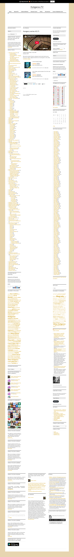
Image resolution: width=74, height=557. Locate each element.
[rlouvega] (14, 419)
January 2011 (56, 259)
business (13, 298)
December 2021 (56, 159)
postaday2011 (17, 341)
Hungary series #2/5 (31, 31)
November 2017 (56, 206)
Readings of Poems (13, 186)
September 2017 (56, 208)
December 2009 (56, 272)
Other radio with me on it (14, 195)
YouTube (14, 363)
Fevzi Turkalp (13, 197)
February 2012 (56, 248)
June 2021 (55, 165)
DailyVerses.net (10, 438)
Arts (13, 297)
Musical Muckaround (13, 165)
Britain (11, 227)
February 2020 (56, 181)
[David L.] (14, 416)
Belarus (11, 226)
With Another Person (12, 268)
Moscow (9, 336)
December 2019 (56, 183)
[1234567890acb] (19, 424)
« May (54, 126)
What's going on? (12, 267)
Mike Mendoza (13, 200)
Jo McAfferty (16, 324)
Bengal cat (16, 297)
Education (10, 304)
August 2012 (56, 243)
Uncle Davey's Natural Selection (14, 253)
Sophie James (10, 354)
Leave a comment (26, 95)
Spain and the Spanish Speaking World (14, 247)
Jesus (15, 321)
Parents (11, 105)
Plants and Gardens (13, 258)
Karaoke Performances (14, 153)
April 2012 (55, 246)
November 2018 (56, 194)
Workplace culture (12, 270)
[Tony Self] (9, 406)
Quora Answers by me (12, 193)
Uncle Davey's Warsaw (15, 243)
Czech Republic (12, 229)
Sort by (9, 34)
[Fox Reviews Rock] (11, 419)
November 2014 (56, 225)
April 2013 (55, 236)
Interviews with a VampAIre (13, 140)
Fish (15, 307)
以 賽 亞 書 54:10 (10, 489)
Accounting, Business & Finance (14, 61)
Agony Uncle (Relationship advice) (15, 63)
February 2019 (56, 191)
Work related (11, 269)
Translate (61, 49)
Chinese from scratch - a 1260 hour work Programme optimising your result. (60, 410)
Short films (11, 218)
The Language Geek (52, 504)
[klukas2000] (9, 416)
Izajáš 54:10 (10, 536)
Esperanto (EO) (12, 126)
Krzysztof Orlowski (14, 160)
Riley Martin (12, 92)
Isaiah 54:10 (10, 47)
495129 (38, 63)
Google (13, 312)
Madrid (9, 333)
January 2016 (56, 216)
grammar (18, 312)
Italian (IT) (12, 131)
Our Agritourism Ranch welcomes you (56, 492)
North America (12, 239)
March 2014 (56, 231)
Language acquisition (11, 326)
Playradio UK (12, 196)
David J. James (34, 94)
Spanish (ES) (12, 136)
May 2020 (55, 178)
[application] (57, 520)
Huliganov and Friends (14, 173)
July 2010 (55, 265)
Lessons (16, 329)
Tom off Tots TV (12, 96)
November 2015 (56, 218)
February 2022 (56, 157)
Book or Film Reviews (14, 211)
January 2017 (56, 211)
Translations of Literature (13, 222)
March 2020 (56, 180)
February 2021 (56, 169)
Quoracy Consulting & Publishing (55, 495)
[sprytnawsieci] (19, 408)
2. (56, 523)
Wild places (12, 259)
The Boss (11, 94)
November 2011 (56, 250)
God (9, 310)
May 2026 (55, 131)
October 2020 (56, 173)
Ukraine (13, 358)
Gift (52, 1)
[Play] (50, 520)
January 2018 (56, 204)
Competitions (11, 73)
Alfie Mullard (12, 79)
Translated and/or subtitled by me (15, 220)
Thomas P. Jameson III (14, 95)
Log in (55, 431)
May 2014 (55, 229)
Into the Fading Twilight (37, 61)
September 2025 (57, 139)
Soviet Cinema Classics (13, 219)
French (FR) (12, 127)
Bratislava (9, 298)
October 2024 (56, 145)
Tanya (12, 355)
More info (46, 67)
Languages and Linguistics (13, 142)
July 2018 (55, 198)
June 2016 (55, 212)
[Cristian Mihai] (11, 406)
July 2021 (55, 164)
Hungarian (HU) (12, 130)
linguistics (11, 330)
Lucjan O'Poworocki (13, 87)
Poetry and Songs (12, 183)
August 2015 (56, 220)
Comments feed (56, 433)
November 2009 (56, 273)
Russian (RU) (12, 135)
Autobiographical (12, 69)
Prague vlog (15, 343)
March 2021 (56, 168)
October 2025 (56, 138)
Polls (10, 190)
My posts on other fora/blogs (14, 170)
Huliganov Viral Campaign (13, 120)
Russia (11, 244)
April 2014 (55, 230)
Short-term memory (14, 351)
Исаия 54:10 (10, 437)
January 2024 (56, 151)
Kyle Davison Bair (52, 483)
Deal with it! (16, 396)
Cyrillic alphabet (14, 301)
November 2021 (56, 160)
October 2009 (56, 274)
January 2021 (56, 170)
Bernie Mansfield (13, 81)
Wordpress (10, 363)
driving (17, 302)
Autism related (11, 68)
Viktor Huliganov (13, 97)
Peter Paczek (12, 89)
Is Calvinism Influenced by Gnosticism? (35, 491)
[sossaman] (14, 406)
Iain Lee (12, 198)
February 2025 (56, 142)
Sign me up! (56, 38)
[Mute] (61, 520)
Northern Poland (14, 241)
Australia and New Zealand (15, 224)
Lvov (19, 331)
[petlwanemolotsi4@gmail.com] (14, 421)
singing (19, 351)
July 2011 (55, 254)
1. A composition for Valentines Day (55, 522)
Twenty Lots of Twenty (12, 252)
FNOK (8, 309)
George (11, 103)
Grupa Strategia (12, 313)
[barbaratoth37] (14, 411)
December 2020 (56, 171)
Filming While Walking (14, 116)
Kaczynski (9, 325)
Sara (11, 107)
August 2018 (56, 197)
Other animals (12, 257)
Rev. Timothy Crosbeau (14, 91)
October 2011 (56, 251)
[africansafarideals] (17, 424)
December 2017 (56, 205)
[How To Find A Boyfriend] (9, 419)
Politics (10, 189)
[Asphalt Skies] (19, 416)
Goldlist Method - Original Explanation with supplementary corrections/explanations (59, 414)
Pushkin (11, 106)
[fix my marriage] (19, 403)
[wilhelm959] (14, 424)
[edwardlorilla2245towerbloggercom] (9, 411)
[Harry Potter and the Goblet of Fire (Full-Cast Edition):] (27, 75)
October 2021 (56, 161)
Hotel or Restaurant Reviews (15, 212)
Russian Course (34, 11)
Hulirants (10, 121)
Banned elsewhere (12, 70)
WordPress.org (56, 434)
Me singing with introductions (15, 154)
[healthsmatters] (11, 424)
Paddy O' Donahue (13, 88)
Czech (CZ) (12, 125)
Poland (11, 240)
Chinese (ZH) (12, 124)
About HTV (16, 11)
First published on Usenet (14, 172)
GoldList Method (24, 11)
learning (15, 327)
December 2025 (56, 136)
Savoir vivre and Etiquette (13, 217)
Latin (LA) (11, 133)
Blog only (10, 71)
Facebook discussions (14, 171)
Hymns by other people (14, 184)
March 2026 (56, 133)
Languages (12, 327)
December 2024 (56, 144)
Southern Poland (14, 242)
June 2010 (55, 266)
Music (10, 152)
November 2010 (56, 261)
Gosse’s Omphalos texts (58, 11)
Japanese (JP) (12, 132)
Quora (15, 344)
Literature (10, 150)
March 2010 (56, 269)
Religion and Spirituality (12, 345)
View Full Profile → (31, 519)
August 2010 (56, 264)
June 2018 (55, 199)
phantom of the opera (17, 338)
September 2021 (56, 162)
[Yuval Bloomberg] (17, 416)
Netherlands (12, 238)
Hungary (11, 236)
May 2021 (55, 166)
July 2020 (55, 176)
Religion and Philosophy (13, 205)
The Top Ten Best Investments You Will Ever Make (37, 483)
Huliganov (11, 317)
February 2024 (56, 150)
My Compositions (13, 166)
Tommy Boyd (13, 201)
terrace (17, 355)
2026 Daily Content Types (13, 52)
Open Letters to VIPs (12, 178)
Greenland (12, 235)
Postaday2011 (11, 191)
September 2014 (56, 226)
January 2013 (56, 239)
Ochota (9, 338)
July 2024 (55, 147)
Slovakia (11, 245)
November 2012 (56, 241)
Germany (11, 234)
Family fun (10, 100)
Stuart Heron (16, 354)
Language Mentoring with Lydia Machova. (56, 487)
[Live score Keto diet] (17, 403)
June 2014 (55, 228)
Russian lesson (15, 350)
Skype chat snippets (13, 174)
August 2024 (56, 146)
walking (10, 361)
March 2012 (56, 247)
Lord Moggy (14, 331)
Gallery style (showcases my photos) (58, 302)
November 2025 (56, 137)
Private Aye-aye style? (58, 420)
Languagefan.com (52, 490)
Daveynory (13, 302)
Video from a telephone (13, 263)
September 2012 (56, 242)
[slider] (63, 520)
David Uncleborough (13, 84)
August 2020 (56, 175)
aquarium (11, 295)
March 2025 (56, 141)
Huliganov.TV (37, 7)
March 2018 (56, 202)
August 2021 (56, 163)
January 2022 (56, 158)
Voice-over (11, 265)
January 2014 (56, 233)
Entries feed (56, 432)
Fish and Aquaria (13, 256)
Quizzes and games (12, 192)
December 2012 (56, 240)
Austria (11, 225)
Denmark (11, 230)
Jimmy (41, 11)
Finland (11, 232)
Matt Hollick (15, 333)
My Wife (11, 104)
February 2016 (56, 215)
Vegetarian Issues (12, 262)
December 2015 (56, 217)
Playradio (11, 340)
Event (10, 99)
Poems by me (12, 185)
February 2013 (56, 238)
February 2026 (56, 134)
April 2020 (56, 179)
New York (17, 337)
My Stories (10, 177)
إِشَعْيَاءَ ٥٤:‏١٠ (10, 517)
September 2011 (56, 252)
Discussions (47, 11)
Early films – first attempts (13, 98)
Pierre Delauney (13, 90)
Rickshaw (13, 347)
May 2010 (55, 267)
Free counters (55, 107)
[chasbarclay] (9, 421)
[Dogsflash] (17, 419)
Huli (13, 314)
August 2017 (56, 209)
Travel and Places (12, 223)
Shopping (9, 351)
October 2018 (56, 195)
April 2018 (55, 201)
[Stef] (19, 419)
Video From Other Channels (13, 264)
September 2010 (57, 263)
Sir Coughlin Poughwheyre (14, 93)
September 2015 (56, 219)
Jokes (10, 141)
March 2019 (56, 190)
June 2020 (55, 177)
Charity (10, 72)
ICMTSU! (10, 122)
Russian (16, 347)
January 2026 (56, 135)
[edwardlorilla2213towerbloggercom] (11, 411)
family (13, 305)
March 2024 (56, 149)
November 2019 (56, 184)
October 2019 (56, 185)
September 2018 (57, 196)
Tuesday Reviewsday (13, 59)
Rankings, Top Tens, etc (13, 202)
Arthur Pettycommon (13, 80)
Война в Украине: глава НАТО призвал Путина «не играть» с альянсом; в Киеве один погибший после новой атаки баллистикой (59, 335)
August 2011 (56, 253)
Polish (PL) (12, 134)
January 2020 (56, 182)
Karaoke (12, 325)
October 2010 (56, 262)
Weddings (10, 266)
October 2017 (56, 207)
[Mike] (19, 421)
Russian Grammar (11, 348)
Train (11, 358)
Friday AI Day (12, 53)
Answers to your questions (13, 67)
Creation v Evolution (12, 74)
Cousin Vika (12, 102)
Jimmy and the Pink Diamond (13, 322)
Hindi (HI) (11, 129)
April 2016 (55, 213)
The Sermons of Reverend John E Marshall (56, 505)
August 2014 (56, 227)
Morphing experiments (13, 151)
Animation (10, 66)
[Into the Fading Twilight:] (27, 65)
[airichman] (9, 403)
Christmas (15, 300)
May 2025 (55, 140)
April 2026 (56, 132)
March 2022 (56, 156)
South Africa (12, 246)
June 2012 (55, 245)
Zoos (11, 260)
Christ (16, 298)
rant (17, 344)
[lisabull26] (11, 421)
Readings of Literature (13, 203)
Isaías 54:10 (10, 448)
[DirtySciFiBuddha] (19, 411)
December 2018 (56, 193)
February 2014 (56, 232)
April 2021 (55, 167)
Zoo (17, 363)
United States (18, 358)
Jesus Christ (18, 321)
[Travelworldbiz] (9, 408)
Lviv (17, 331)
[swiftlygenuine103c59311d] (17, 408)
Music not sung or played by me (15, 158)
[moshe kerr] (14, 403)
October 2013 (56, 234)
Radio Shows (11, 194)
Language (17, 325)
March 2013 (56, 237)
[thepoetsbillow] (11, 408)
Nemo (12, 396)
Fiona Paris (11, 307)
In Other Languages (12, 123)
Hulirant (13, 320)
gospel (16, 312)
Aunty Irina (12, 101)
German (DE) (12, 128)
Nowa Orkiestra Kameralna (16, 161)
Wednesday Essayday (14, 60)
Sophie (11, 108)
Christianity (10, 300)
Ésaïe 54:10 (10, 509)
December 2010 (56, 260)
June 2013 (55, 235)
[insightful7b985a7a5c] (17, 421)
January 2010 (56, 271)
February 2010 (56, 270)
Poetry (16, 340)
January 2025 (56, 143)
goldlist (12, 310)
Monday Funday (12, 54)
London (15, 330)
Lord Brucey (12, 86)
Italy (10, 237)
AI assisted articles (12, 65)
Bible (19, 297)
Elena (13, 304)
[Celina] (11, 403)
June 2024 (55, 148)
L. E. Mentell (12, 85)
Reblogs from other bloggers (14, 204)
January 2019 (56, 192)
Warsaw (14, 361)
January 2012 (56, 249)
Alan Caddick (14, 294)
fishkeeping (18, 307)
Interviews (10, 139)
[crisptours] (19, 406)
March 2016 (56, 214)
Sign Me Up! (56, 401)
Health (10, 119)
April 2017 (55, 210)
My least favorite (12, 169)
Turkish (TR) (12, 137)
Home (10, 11)
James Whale (13, 199)
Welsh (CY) (12, 138)
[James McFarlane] (14, 408)
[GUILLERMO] (9, 424)
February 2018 (56, 203)
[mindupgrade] (17, 406)
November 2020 (56, 172)
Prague (9, 343)
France (11, 233)
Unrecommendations (12, 261)
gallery (14, 309)
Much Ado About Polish (15, 336)
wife (18, 361)
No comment (56, 412)
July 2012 (55, 244)
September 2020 (57, 174)
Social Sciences (11, 352)
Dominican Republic (13, 231)
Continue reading (26, 58)
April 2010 (55, 268)
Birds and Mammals (13, 255)
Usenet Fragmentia (13, 208)
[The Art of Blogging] (11, 416)
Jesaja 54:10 (10, 470)
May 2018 (55, 200)
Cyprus (11, 228)
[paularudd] (17, 411)
